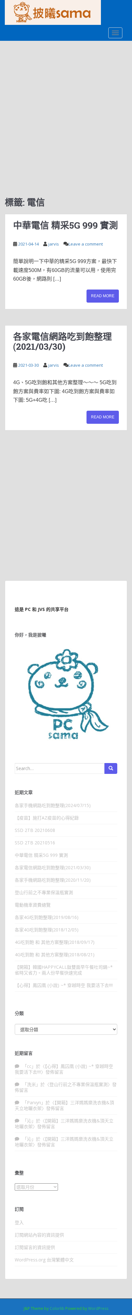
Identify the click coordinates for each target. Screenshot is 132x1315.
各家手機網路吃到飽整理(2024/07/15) (53, 805)
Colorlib (57, 1308)
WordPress (98, 1308)
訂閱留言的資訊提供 (35, 1247)
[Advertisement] (66, 109)
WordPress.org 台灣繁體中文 (44, 1260)
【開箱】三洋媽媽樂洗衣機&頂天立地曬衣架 (64, 1105)
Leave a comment (86, 244)
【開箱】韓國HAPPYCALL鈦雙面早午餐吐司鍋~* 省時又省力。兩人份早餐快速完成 (64, 970)
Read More (102, 296)
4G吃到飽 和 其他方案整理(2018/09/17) (55, 942)
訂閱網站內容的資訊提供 (39, 1235)
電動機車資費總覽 (33, 905)
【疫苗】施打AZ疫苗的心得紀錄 (47, 818)
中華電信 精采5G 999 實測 (65, 225)
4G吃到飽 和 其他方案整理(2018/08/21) (55, 954)
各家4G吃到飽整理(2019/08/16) (46, 917)
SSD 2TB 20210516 (35, 843)
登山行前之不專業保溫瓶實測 (44, 892)
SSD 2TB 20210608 (35, 830)
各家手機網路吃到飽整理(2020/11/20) (53, 880)
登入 (19, 1222)
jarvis (53, 244)
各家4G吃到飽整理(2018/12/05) (46, 930)
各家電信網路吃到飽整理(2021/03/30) (62, 341)
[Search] (110, 768)
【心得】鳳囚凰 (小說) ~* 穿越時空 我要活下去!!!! (64, 985)
